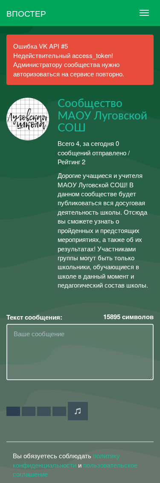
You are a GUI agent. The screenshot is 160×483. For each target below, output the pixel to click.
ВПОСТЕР (26, 13)
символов (128, 316)
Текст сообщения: (34, 317)
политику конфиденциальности (66, 460)
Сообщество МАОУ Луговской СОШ (102, 116)
